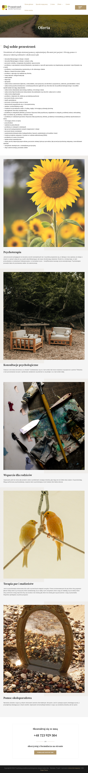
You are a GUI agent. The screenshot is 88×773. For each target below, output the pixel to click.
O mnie (52, 4)
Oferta (59, 4)
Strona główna (29, 4)
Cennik (68, 4)
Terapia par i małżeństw (18, 584)
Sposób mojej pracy (42, 4)
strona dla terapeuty (74, 768)
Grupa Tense (44, 770)
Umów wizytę (29, 10)
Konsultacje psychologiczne (20, 365)
